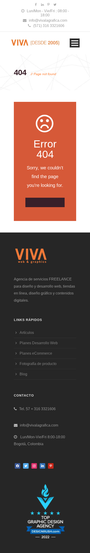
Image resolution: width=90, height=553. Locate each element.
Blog (23, 374)
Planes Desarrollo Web (39, 343)
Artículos (27, 333)
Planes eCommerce (36, 353)
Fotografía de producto (38, 364)
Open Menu (75, 42)
